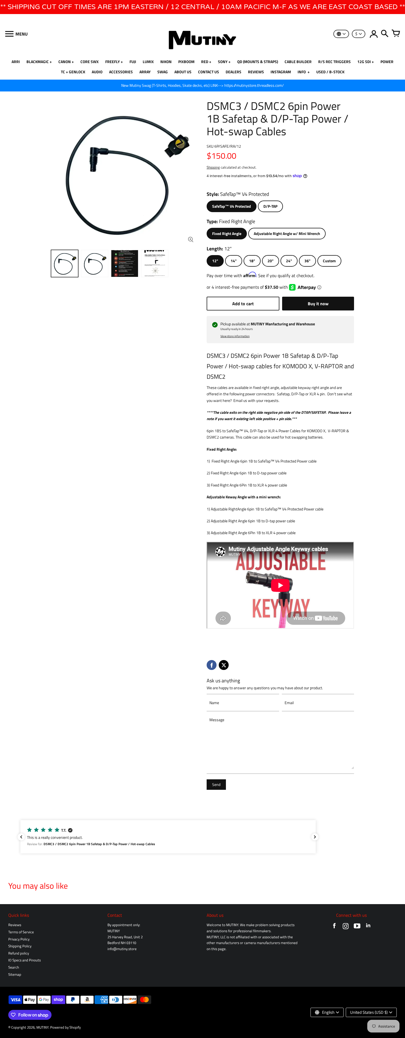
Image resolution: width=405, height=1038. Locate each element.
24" (289, 261)
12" (215, 261)
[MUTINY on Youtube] (357, 927)
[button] (168, 836)
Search (13, 967)
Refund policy (18, 953)
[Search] (384, 34)
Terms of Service (21, 932)
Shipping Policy (19, 946)
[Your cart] (395, 34)
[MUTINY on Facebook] (334, 927)
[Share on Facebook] (212, 665)
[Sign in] (373, 34)
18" (252, 261)
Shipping (213, 167)
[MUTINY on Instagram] (345, 927)
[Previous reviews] (21, 836)
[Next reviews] (314, 836)
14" (234, 261)
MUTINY (42, 1027)
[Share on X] (224, 665)
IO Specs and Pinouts (24, 960)
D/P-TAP (270, 206)
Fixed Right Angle (226, 234)
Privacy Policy (18, 939)
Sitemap (14, 974)
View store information (235, 336)
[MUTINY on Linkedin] (368, 927)
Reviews (14, 925)
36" (307, 261)
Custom (329, 261)
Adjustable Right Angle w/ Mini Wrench (287, 234)
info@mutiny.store (122, 949)
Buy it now (318, 303)
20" (271, 261)
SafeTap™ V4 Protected (231, 206)
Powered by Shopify (65, 1027)
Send (216, 784)
